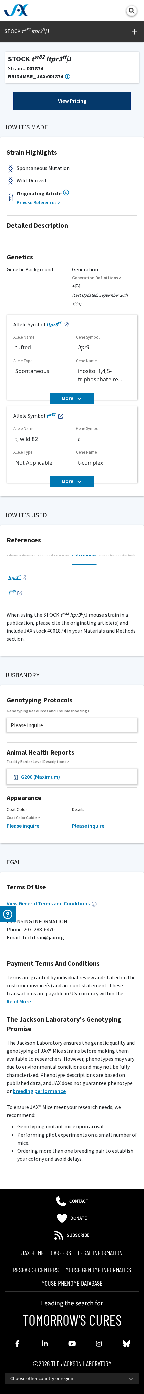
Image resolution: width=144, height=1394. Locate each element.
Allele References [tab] (84, 555)
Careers (61, 1252)
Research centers (36, 1270)
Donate (78, 1218)
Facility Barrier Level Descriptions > (38, 761)
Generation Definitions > (97, 278)
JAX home (32, 1252)
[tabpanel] (72, 584)
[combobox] (72, 1378)
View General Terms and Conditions (48, 903)
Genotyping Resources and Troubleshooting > (48, 710)
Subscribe (78, 1235)
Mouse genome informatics (98, 1270)
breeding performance (39, 1091)
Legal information (100, 1252)
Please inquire (23, 825)
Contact (78, 1201)
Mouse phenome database (72, 1283)
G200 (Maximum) (40, 776)
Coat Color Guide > (23, 817)
